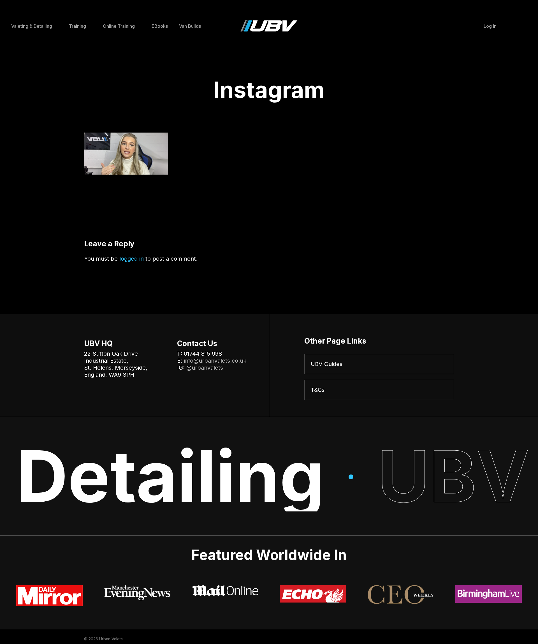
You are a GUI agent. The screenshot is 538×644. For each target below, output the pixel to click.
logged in (131, 258)
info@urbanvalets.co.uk (215, 360)
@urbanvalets (204, 367)
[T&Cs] (379, 390)
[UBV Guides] (379, 364)
